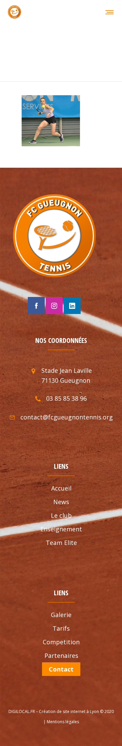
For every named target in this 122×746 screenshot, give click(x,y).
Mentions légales (63, 722)
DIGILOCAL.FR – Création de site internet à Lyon (53, 711)
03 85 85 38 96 (66, 398)
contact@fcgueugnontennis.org (66, 417)
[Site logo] (14, 12)
